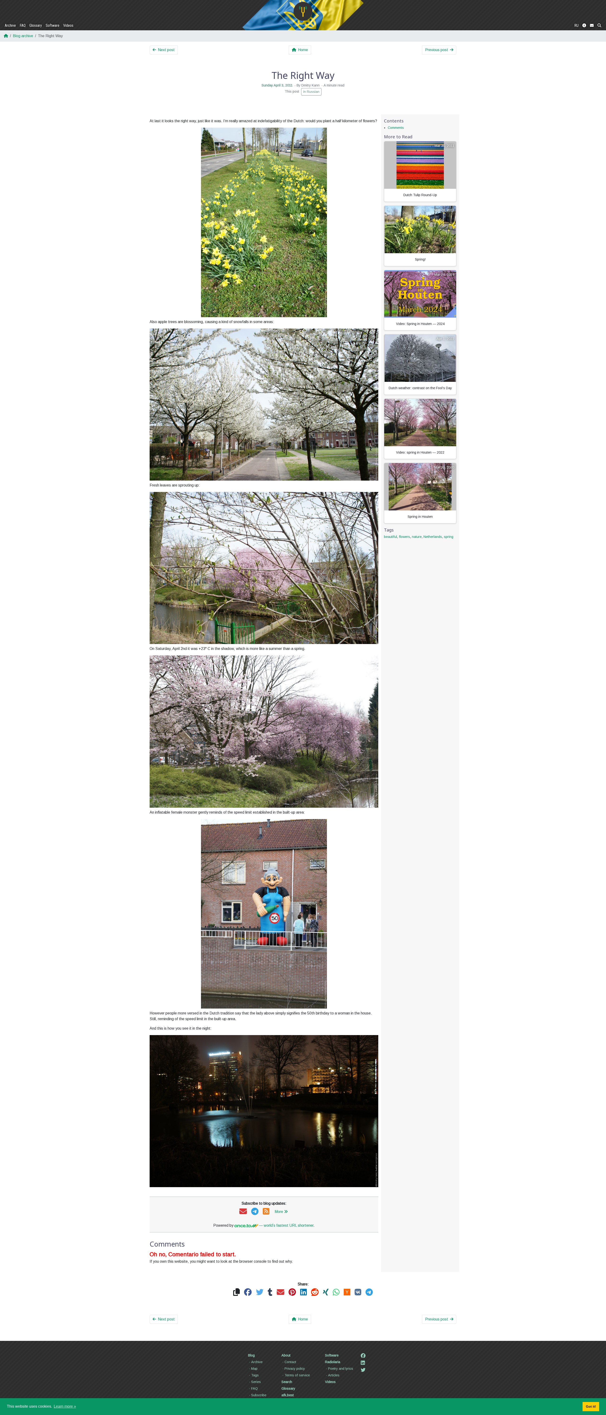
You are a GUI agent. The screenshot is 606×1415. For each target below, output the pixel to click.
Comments (396, 128)
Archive (10, 25)
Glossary (35, 25)
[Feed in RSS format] (266, 1211)
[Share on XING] (326, 1292)
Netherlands (432, 537)
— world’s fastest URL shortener (285, 1225)
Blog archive (23, 36)
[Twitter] (363, 1370)
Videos (68, 25)
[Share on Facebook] (248, 1292)
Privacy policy (295, 1368)
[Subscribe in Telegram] (255, 1211)
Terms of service (297, 1375)
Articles (333, 1375)
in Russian (311, 92)
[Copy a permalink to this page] (236, 1292)
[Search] (599, 25)
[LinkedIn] (363, 1362)
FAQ (23, 25)
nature (417, 537)
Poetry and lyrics (340, 1368)
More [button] (279, 1212)
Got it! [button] (591, 1406)
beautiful (390, 537)
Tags (255, 1375)
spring (448, 537)
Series (256, 1382)
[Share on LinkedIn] (303, 1292)
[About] (584, 25)
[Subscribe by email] (243, 1211)
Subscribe (258, 1395)
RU (576, 25)
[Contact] (592, 25)
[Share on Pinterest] (292, 1292)
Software (52, 25)
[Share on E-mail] (280, 1292)
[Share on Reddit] (315, 1292)
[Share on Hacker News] (347, 1292)
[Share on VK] (357, 1292)
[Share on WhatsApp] (336, 1292)
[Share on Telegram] (369, 1292)
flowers (404, 537)
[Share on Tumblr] (270, 1292)
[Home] (303, 11)
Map (254, 1368)
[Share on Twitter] (260, 1292)
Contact (290, 1362)
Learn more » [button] (65, 1406)
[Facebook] (363, 1355)
